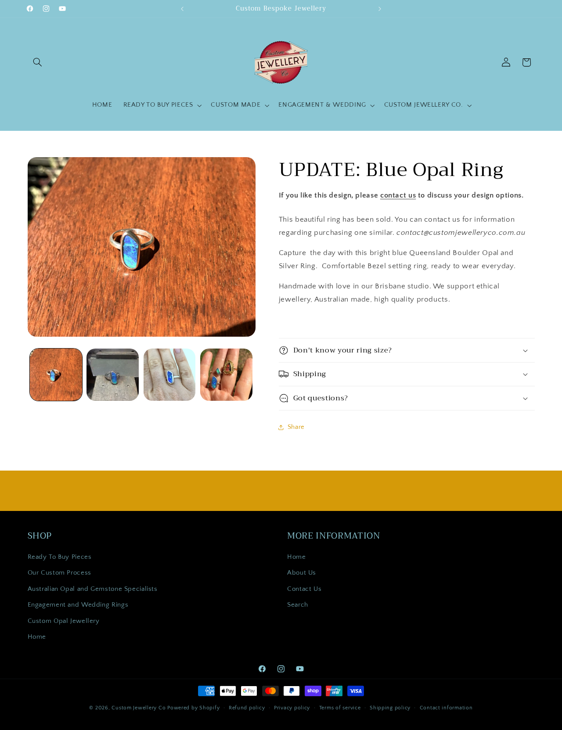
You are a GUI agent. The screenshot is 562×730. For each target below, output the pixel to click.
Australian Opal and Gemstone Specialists (93, 589)
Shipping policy (390, 708)
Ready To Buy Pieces (60, 557)
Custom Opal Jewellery (64, 621)
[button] (38, 62)
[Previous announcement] (182, 9)
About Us (301, 573)
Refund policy (247, 708)
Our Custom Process (59, 573)
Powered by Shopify (193, 708)
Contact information (446, 708)
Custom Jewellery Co (139, 708)
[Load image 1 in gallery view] (56, 375)
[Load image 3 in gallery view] (170, 375)
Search (297, 605)
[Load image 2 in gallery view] (112, 375)
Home (37, 637)
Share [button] (296, 427)
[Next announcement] (379, 9)
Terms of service (340, 708)
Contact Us (304, 589)
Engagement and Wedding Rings (78, 605)
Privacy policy (292, 708)
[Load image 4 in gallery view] (226, 375)
